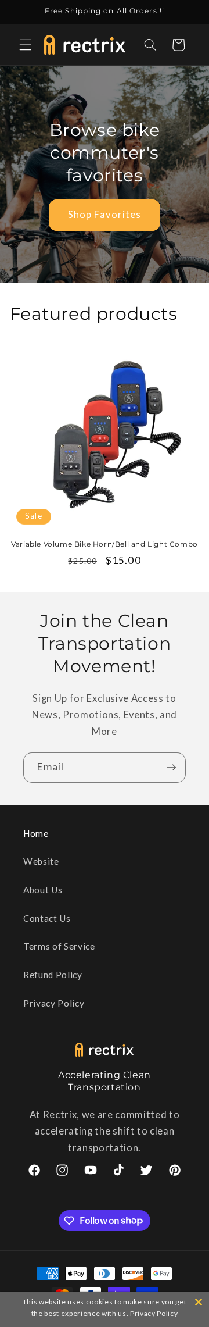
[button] (25, 45)
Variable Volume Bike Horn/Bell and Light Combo (104, 544)
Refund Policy (52, 974)
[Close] (198, 1302)
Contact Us (47, 918)
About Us (42, 889)
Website (41, 861)
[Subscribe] (171, 767)
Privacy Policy (53, 1003)
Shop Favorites (104, 214)
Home (36, 833)
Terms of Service (59, 946)
